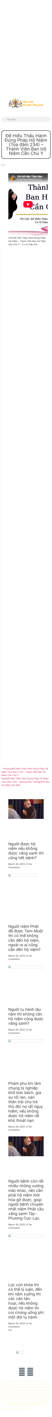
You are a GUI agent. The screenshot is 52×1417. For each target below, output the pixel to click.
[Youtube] (30, 1371)
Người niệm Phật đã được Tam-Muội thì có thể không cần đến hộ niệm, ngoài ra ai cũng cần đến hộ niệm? (25, 938)
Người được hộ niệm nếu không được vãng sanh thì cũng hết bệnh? (26, 851)
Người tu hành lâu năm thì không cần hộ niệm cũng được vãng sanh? (25, 1016)
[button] (26, 111)
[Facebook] (21, 1371)
